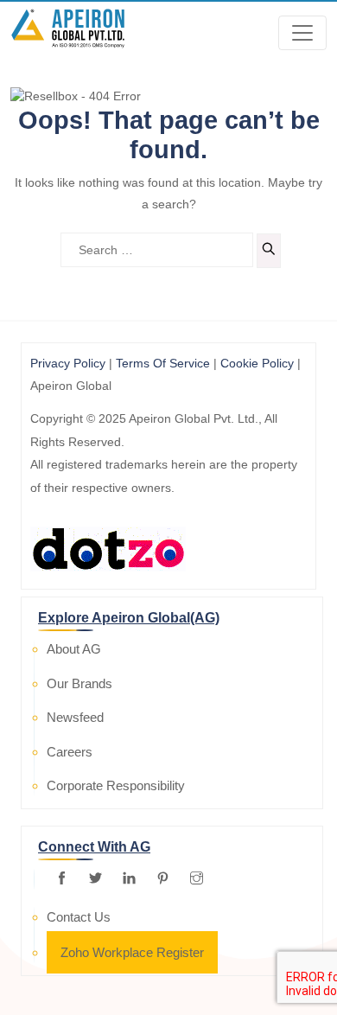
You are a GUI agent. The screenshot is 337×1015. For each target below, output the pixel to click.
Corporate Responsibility (116, 785)
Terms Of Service (163, 363)
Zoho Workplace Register (132, 952)
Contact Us (79, 917)
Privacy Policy (67, 363)
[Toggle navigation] (302, 33)
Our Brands (79, 683)
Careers (69, 751)
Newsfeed (75, 717)
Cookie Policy (257, 363)
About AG (74, 649)
